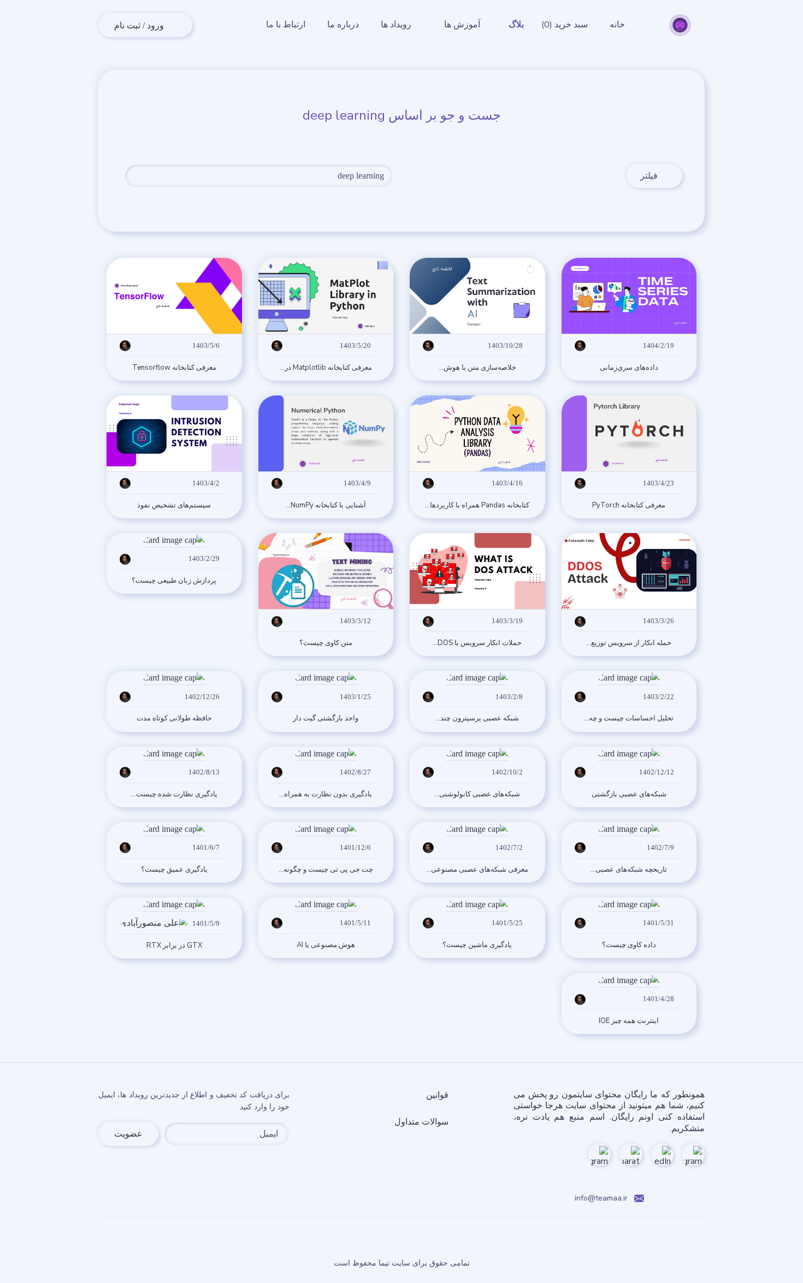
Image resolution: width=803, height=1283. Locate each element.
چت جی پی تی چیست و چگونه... (326, 869)
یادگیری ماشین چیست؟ (477, 945)
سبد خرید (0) (564, 25)
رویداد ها (396, 25)
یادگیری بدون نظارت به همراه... (325, 794)
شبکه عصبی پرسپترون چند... (477, 718)
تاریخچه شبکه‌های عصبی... (629, 869)
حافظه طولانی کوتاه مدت (174, 718)
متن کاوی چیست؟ (325, 643)
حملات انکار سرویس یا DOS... (477, 643)
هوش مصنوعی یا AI (326, 945)
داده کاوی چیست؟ (629, 945)
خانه (617, 25)
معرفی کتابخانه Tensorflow (174, 368)
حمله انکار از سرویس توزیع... (628, 643)
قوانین (437, 1095)
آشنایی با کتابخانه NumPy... (326, 505)
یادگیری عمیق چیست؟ (174, 869)
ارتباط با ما (285, 25)
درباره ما (343, 25)
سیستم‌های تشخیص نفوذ (174, 505)
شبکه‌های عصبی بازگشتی (629, 794)
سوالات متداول (421, 1122)
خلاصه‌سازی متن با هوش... (477, 368)
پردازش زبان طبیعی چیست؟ (174, 581)
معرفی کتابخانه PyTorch (628, 505)
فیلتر (661, 175)
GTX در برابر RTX (174, 945)
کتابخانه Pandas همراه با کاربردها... (477, 505)
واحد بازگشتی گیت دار (325, 718)
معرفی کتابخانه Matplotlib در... (326, 368)
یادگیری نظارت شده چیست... (174, 794)
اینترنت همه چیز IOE (629, 1021)
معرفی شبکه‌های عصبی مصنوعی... (477, 869)
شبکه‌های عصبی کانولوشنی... (477, 794)
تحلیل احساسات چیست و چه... (629, 718)
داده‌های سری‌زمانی (629, 368)
